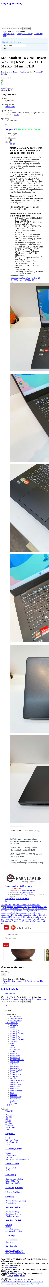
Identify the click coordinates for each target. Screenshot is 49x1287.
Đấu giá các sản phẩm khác (15, 1253)
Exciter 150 (14, 1101)
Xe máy (13, 1078)
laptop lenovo (32, 919)
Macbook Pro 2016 (17, 1060)
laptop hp (18, 915)
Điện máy (9, 1196)
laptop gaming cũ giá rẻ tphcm (18, 886)
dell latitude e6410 (21, 911)
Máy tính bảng (10, 1155)
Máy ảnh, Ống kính (12, 1192)
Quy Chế (8, 1117)
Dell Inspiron (14, 1064)
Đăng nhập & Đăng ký (12, 3)
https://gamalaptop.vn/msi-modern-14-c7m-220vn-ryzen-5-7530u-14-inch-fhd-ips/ (26, 280)
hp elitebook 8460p (20, 917)
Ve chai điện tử (10, 1203)
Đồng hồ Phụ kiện (12, 1181)
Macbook (13, 1054)
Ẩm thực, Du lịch (13, 1220)
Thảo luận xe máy (11, 1240)
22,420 (12, 144)
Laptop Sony (14, 1076)
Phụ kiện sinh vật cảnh (13, 1231)
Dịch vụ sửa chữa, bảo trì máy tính (17, 1159)
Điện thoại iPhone (11, 1140)
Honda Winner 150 (17, 1080)
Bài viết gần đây (16, 1021)
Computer (9, 1157)
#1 (6, 901)
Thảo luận (10, 1235)
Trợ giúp (8, 1123)
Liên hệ (8, 1121)
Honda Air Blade (16, 1084)
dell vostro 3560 (16, 909)
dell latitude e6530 (35, 911)
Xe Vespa (13, 1103)
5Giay (7, 1005)
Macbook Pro (15, 1056)
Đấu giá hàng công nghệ (14, 1251)
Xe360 (22, 1276)
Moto (12, 1093)
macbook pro (23, 913)
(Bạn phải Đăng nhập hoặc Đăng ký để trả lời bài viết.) (20, 905)
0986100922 (10, 107)
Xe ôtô (7, 1170)
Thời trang (10, 1174)
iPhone (12, 1027)
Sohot (16, 1276)
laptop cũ (4, 923)
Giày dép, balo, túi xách (14, 1179)
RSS (7, 1129)
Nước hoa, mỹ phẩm (12, 1183)
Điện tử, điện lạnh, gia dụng (15, 1201)
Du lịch (8, 1227)
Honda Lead (14, 1089)
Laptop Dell (14, 1062)
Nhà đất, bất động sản (13, 1214)
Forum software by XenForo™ (22, 1282)
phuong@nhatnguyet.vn (11, 1267)
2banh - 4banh (12, 1163)
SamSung (13, 1041)
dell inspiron (18, 907)
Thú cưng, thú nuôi (12, 1229)
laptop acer (5, 919)
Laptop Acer (14, 1066)
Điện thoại (14, 1025)
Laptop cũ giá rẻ (16, 1070)
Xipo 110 (13, 1095)
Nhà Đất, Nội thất (13, 1207)
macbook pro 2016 (7, 915)
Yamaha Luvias (15, 1099)
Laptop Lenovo (15, 1074)
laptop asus (14, 919)
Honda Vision (15, 1086)
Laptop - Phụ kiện (19, 72)
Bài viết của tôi (15, 1016)
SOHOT (8, 1105)
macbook (4, 913)
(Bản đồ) (16, 115)
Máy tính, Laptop (13, 1148)
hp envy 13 (32, 917)
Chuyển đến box (16, 1019)
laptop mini (41, 921)
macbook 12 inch (34, 913)
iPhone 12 (13, 1029)
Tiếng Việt (9, 1111)
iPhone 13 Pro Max (17, 1039)
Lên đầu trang (10, 1127)
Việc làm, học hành (12, 1216)
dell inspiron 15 (37, 907)
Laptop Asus (14, 1068)
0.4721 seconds (11, 1272)
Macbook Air (15, 1058)
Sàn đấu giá (11, 1246)
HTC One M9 (15, 1049)
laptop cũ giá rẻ (30, 921)
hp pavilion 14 (39, 915)
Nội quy (8, 1119)
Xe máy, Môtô (10, 1168)
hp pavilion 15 (28, 915)
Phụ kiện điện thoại (12, 1142)
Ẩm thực (8, 1225)
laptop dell (9, 907)
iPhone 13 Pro (15, 1037)
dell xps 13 (27, 907)
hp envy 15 (41, 917)
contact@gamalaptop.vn (24, 892)
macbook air (12, 913)
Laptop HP (14, 1072)
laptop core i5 (8, 921)
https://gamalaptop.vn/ (26, 890)
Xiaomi (12, 1043)
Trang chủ (9, 1125)
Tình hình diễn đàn (10, 989)
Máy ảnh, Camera (14, 1187)
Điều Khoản (9, 1115)
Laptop (12, 1051)
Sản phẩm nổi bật (11, 1023)
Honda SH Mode (16, 1091)
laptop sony (22, 919)
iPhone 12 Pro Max (17, 1033)
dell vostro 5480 (41, 909)
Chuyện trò (9, 1242)
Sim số (7, 1144)
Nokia (12, 1045)
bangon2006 (39, 72)
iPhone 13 (13, 1035)
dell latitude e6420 (7, 911)
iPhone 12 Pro (15, 1031)
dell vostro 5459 (28, 909)
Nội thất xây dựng (12, 1212)
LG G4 (12, 1047)
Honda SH (14, 1082)
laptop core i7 (19, 921)
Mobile (8, 1138)
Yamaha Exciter (15, 1097)
